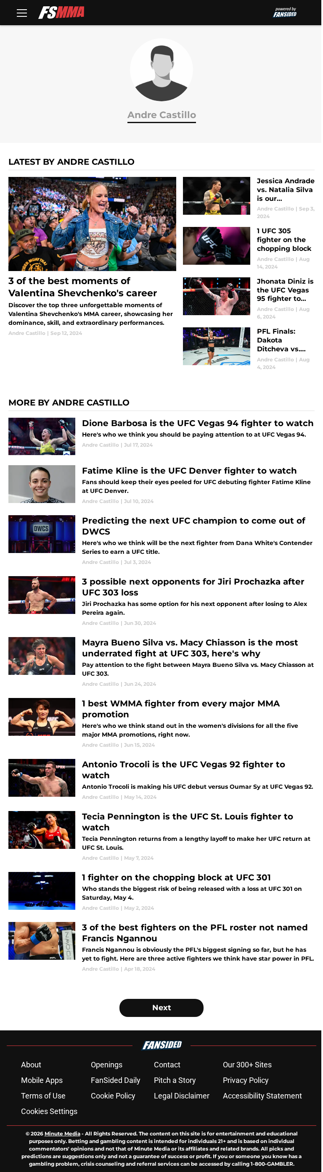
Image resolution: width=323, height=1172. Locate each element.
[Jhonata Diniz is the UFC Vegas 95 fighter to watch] (249, 299)
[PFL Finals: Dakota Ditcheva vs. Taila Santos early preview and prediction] (249, 349)
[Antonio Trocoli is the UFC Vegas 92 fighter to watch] (161, 780)
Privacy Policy (246, 1080)
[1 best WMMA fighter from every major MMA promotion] (161, 723)
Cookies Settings (49, 1111)
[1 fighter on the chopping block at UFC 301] (161, 892)
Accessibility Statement (262, 1095)
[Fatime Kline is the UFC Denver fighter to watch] (161, 485)
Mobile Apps (42, 1080)
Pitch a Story (175, 1080)
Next (161, 1007)
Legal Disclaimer (181, 1095)
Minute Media (62, 1133)
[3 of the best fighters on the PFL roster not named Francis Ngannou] (161, 947)
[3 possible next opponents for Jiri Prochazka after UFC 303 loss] (161, 601)
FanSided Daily (115, 1080)
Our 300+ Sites (247, 1064)
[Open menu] (22, 13)
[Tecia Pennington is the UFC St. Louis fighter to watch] (161, 836)
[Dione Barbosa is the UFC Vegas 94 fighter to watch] (161, 437)
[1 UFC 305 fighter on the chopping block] (249, 248)
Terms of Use (43, 1095)
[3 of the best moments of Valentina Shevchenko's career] (92, 257)
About (31, 1064)
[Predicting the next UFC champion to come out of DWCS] (161, 540)
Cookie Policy (113, 1095)
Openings (106, 1064)
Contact (167, 1064)
